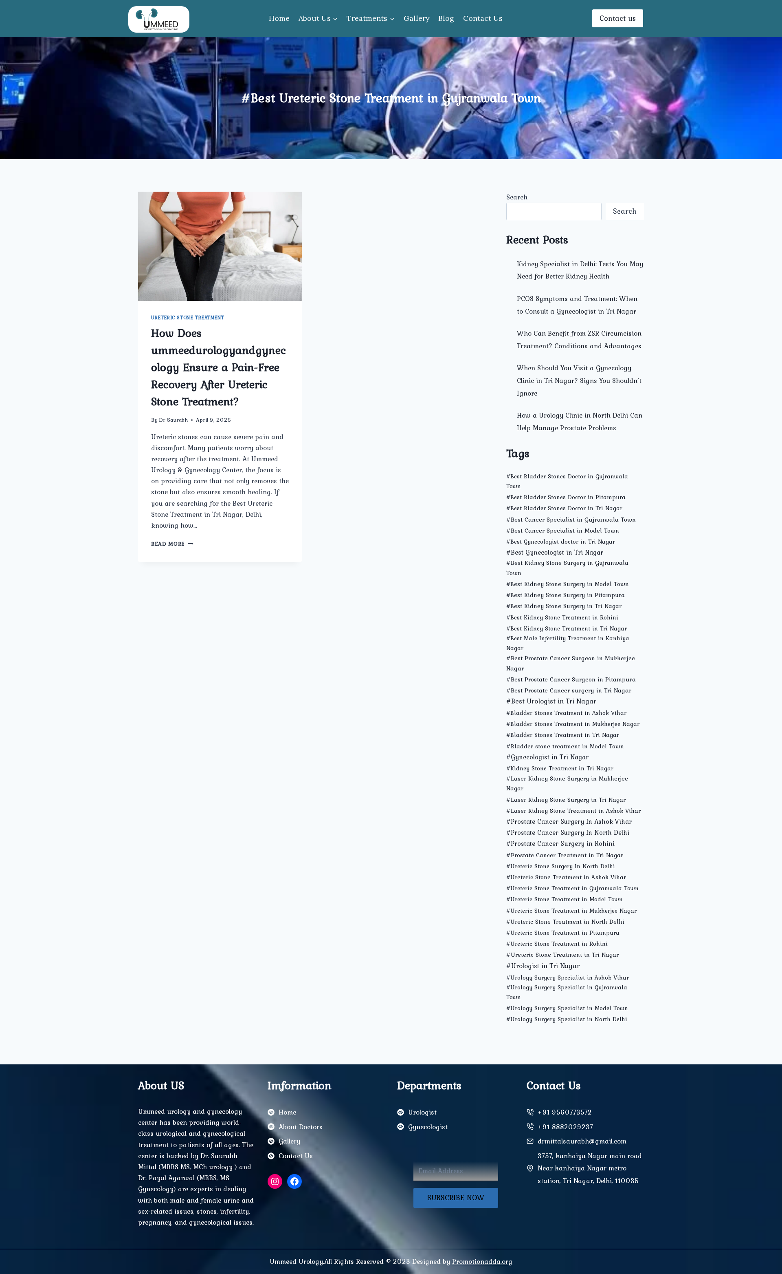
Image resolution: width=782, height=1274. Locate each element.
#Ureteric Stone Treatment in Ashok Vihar (566, 877)
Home (279, 18)
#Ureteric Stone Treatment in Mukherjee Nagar (571, 910)
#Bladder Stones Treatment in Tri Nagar (562, 734)
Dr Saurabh (173, 420)
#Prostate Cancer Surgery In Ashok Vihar (569, 821)
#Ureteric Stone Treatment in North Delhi (565, 921)
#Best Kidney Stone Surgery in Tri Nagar (564, 606)
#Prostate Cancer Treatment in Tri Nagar (564, 855)
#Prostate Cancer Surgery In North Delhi (567, 832)
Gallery (417, 18)
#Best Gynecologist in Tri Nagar (554, 552)
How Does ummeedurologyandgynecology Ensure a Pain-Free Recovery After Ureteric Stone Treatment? (218, 367)
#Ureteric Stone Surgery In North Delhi (560, 866)
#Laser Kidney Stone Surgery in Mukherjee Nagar (567, 783)
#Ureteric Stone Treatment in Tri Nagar (562, 954)
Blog (446, 18)
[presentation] (220, 246)
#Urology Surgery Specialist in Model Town (567, 1008)
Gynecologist (428, 1126)
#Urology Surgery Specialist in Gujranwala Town (566, 992)
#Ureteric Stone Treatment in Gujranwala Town (572, 888)
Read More (172, 544)
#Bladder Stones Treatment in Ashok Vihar (566, 712)
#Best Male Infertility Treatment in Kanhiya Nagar (567, 643)
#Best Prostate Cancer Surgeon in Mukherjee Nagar (570, 663)
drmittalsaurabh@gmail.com (582, 1141)
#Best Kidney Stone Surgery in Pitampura (565, 595)
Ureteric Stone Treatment (187, 317)
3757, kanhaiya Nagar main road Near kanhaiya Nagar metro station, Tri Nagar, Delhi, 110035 (590, 1168)
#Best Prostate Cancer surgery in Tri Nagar (568, 690)
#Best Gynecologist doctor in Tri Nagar (560, 541)
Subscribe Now (455, 1197)
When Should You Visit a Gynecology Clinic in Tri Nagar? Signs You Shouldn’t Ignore (579, 380)
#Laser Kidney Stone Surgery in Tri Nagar (566, 799)
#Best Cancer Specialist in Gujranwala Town (571, 519)
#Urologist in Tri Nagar (543, 965)
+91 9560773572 (565, 1112)
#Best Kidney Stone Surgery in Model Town (567, 583)
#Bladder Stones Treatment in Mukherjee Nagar (572, 723)
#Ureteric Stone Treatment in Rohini (557, 943)
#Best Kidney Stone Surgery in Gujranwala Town (567, 567)
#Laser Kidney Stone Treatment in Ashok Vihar (573, 810)
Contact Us (483, 18)
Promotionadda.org (482, 1261)
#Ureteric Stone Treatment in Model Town (564, 899)
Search (516, 197)
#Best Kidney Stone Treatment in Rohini (562, 617)
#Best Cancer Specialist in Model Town (562, 530)
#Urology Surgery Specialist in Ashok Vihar (567, 977)
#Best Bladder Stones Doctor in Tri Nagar (564, 508)
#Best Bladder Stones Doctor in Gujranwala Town (567, 481)
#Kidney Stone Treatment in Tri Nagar (559, 768)
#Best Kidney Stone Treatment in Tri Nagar (566, 628)
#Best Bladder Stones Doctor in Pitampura (566, 497)
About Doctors (301, 1126)
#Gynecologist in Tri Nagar (547, 757)
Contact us (618, 18)
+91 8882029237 (565, 1126)
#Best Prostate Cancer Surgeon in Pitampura (571, 679)
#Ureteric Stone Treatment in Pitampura (562, 932)
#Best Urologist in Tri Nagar (551, 701)
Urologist (422, 1112)
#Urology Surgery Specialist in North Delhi (566, 1019)
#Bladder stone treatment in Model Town (565, 746)
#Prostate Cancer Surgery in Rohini (560, 843)
